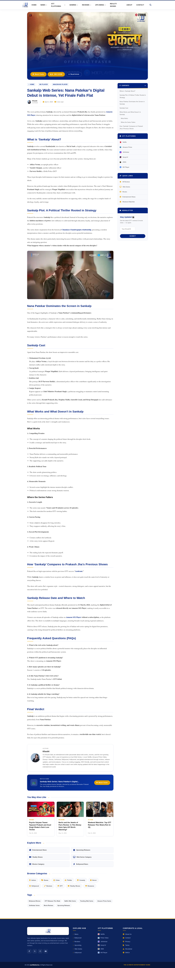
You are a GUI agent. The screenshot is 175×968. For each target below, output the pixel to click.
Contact (140, 5)
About (129, 5)
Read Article (74, 74)
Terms (127, 945)
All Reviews (126, 182)
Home (34, 5)
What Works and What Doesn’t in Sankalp (130, 113)
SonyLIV (125, 157)
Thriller (69, 880)
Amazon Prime (127, 147)
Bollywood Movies (34, 901)
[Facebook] (29, 951)
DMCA (127, 952)
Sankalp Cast (124, 108)
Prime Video (104, 938)
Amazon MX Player (60, 84)
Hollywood (35, 886)
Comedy (82, 880)
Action (33, 880)
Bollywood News (82, 864)
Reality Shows (113, 5)
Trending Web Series (86, 901)
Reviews (49, 886)
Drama (46, 880)
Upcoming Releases (83, 850)
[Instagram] (40, 951)
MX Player (43, 84)
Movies (124, 192)
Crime (58, 880)
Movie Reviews (48, 905)
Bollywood (78, 938)
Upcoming (78, 945)
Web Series (126, 187)
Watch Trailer (39, 74)
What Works (124, 118)
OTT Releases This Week (52, 901)
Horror (94, 880)
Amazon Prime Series (104, 901)
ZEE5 (124, 162)
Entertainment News (39, 850)
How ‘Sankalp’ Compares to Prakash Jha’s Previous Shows (131, 127)
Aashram (78, 571)
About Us (128, 934)
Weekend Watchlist (128, 202)
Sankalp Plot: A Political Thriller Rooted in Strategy (133, 96)
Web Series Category (84, 857)
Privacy (127, 941)
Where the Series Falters (128, 122)
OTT (61, 886)
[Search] (151, 5)
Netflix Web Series (70, 901)
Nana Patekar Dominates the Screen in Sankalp (132, 103)
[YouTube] (46, 951)
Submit (133, 236)
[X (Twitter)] (35, 951)
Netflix (125, 142)
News (76, 934)
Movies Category (38, 864)
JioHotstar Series (34, 905)
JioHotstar (126, 152)
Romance (91, 886)
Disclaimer (128, 949)
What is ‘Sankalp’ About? (127, 91)
